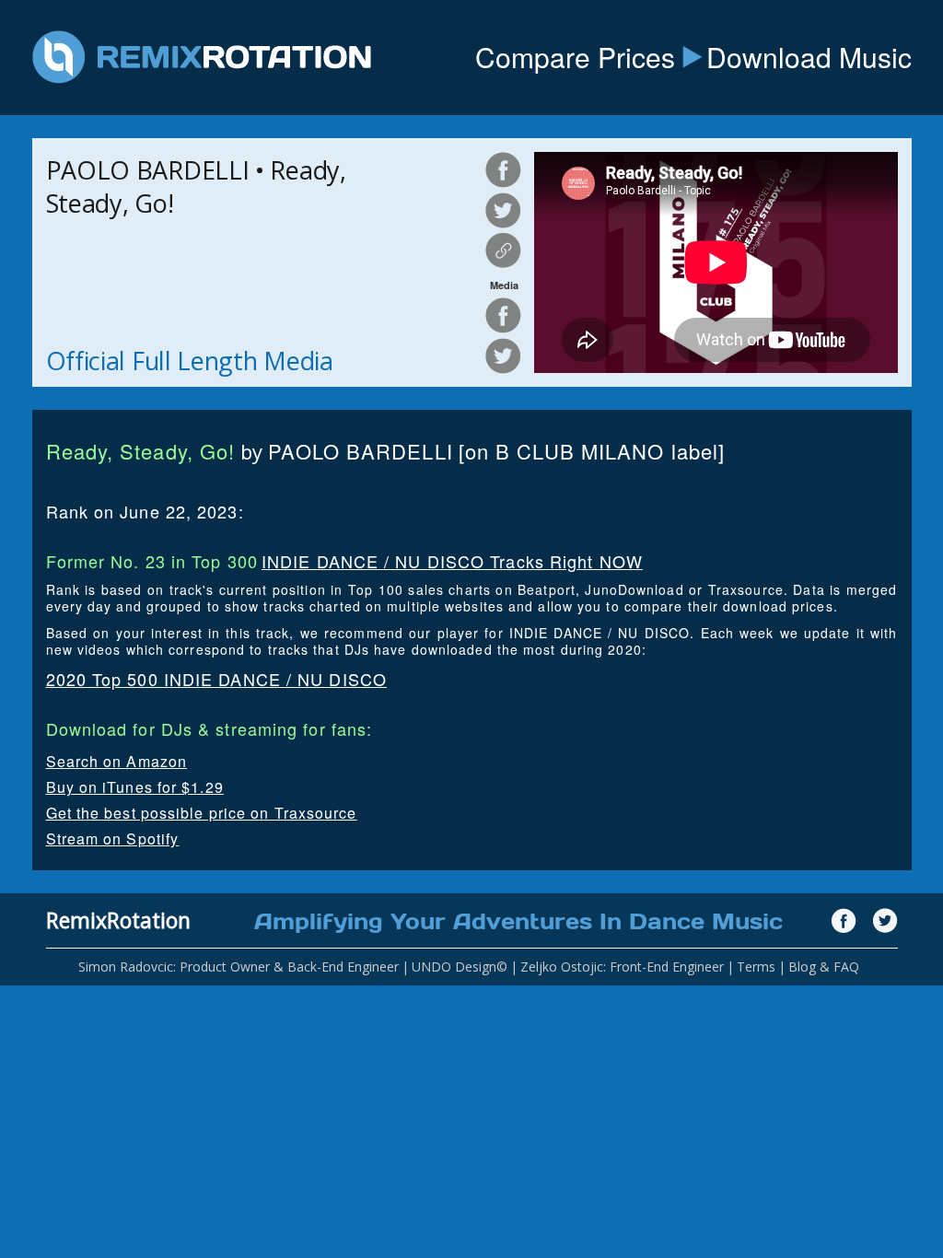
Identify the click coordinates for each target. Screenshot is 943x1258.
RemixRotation (118, 920)
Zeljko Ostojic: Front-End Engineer (622, 966)
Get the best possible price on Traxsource (201, 812)
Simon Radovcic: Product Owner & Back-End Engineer (238, 966)
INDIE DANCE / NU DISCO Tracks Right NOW (452, 561)
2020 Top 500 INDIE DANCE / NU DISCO (217, 679)
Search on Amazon (117, 761)
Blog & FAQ (823, 966)
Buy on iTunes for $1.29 (135, 787)
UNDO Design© (459, 966)
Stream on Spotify (113, 838)
